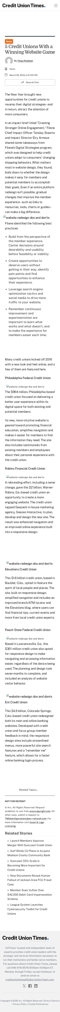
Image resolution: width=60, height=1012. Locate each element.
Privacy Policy (20, 1004)
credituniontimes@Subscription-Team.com (30, 979)
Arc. (20, 1000)
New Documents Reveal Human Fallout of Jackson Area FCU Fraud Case (29, 880)
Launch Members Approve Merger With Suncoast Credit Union (29, 843)
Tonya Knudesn (25, 61)
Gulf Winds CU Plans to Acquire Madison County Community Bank (28, 853)
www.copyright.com (39, 811)
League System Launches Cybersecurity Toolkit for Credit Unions (27, 909)
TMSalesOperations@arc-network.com (25, 818)
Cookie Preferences (38, 1004)
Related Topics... (28, 789)
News (9, 41)
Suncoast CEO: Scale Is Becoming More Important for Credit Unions (26, 865)
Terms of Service (51, 1000)
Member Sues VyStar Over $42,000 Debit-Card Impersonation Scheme (29, 894)
